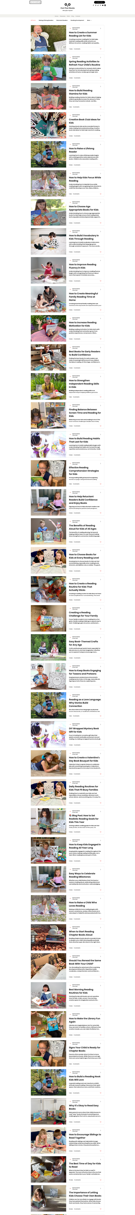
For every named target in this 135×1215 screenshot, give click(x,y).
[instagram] (95, 5)
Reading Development (77, 20)
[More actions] (101, 28)
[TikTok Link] (98, 5)
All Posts (33, 20)
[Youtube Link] (103, 5)
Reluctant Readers (62, 20)
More (88, 20)
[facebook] (93, 5)
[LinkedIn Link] (105, 5)
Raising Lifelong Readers (46, 20)
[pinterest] (100, 5)
